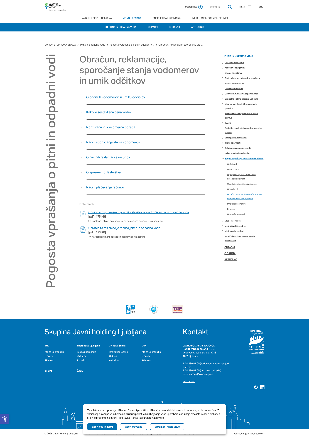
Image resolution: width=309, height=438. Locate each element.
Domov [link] (49, 44)
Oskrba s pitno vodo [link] (234, 62)
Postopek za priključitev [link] (236, 137)
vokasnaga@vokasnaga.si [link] (199, 374)
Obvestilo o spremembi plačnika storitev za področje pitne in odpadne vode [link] (138, 212)
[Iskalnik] (229, 7)
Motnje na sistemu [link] (233, 73)
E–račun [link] (231, 209)
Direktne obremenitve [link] (236, 204)
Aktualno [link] (230, 259)
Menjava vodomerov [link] (234, 83)
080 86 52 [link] (215, 6)
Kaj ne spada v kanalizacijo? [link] (238, 153)
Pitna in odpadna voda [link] (92, 44)
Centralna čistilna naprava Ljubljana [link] (241, 99)
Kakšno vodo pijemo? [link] (235, 68)
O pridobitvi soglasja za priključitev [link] (242, 184)
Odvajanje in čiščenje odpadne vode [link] (241, 93)
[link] (55, 7)
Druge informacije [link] (233, 221)
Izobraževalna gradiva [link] (235, 226)
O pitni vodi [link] (232, 164)
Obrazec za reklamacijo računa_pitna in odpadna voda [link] (124, 228)
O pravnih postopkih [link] (236, 214)
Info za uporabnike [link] (54, 351)
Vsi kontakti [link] (189, 381)
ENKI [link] (261, 433)
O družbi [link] (230, 253)
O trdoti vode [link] (233, 169)
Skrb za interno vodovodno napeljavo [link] (242, 78)
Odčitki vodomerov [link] (234, 88)
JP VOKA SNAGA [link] (66, 44)
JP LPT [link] (48, 370)
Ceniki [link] (228, 123)
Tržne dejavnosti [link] (233, 143)
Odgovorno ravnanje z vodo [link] (238, 148)
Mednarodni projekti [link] (234, 231)
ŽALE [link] (80, 370)
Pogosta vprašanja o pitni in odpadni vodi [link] (131, 44)
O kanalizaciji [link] (232, 189)
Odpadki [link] (229, 247)
